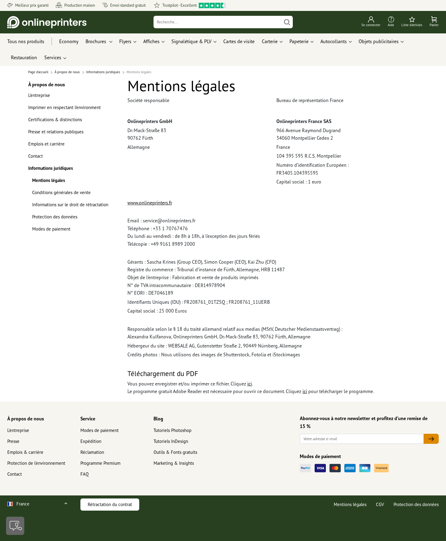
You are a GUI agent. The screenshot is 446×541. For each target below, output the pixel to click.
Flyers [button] (125, 41)
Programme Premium (100, 463)
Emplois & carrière (25, 452)
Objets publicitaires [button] (379, 41)
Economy (68, 41)
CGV (380, 504)
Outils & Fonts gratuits (175, 452)
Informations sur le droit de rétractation (70, 204)
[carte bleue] (364, 468)
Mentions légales (48, 180)
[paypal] (305, 468)
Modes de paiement (51, 229)
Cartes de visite (239, 41)
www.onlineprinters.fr (149, 203)
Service (87, 419)
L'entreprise (39, 95)
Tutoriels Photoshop (172, 430)
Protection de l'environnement (36, 463)
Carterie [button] (270, 41)
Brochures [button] (96, 41)
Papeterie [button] (299, 41)
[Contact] (15, 526)
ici (249, 384)
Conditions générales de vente (61, 192)
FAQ (84, 474)
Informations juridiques (50, 168)
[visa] (320, 468)
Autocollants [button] (333, 41)
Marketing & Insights (174, 463)
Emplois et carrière (46, 144)
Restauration (24, 57)
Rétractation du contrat (110, 504)
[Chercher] (287, 22)
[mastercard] (335, 468)
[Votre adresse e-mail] (431, 439)
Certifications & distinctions (55, 119)
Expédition (90, 441)
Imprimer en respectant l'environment (64, 107)
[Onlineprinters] (46, 22)
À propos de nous (25, 419)
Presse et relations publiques (55, 132)
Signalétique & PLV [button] (191, 41)
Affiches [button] (151, 41)
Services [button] (52, 57)
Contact (35, 156)
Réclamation (92, 452)
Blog (158, 419)
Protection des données (54, 217)
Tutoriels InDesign (171, 441)
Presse (13, 441)
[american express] (350, 468)
